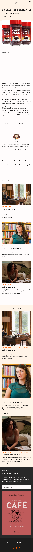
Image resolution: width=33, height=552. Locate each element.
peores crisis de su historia (14, 86)
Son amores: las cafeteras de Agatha (19, 165)
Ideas (3, 245)
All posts (16, 153)
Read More (6, 220)
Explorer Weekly (7, 206)
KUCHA (26, 543)
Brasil (8, 119)
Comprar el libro (8, 487)
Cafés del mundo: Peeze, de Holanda (14, 161)
